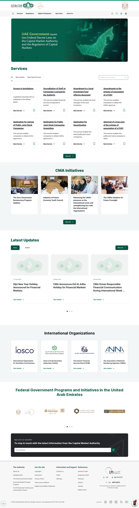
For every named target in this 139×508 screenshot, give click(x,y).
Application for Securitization (80, 123)
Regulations (30, 13)
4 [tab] (37, 57)
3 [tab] (35, 57)
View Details (17, 300)
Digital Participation (44, 13)
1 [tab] (30, 57)
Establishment (18, 475)
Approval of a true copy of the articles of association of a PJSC (114, 125)
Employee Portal (83, 475)
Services (20, 13)
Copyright (38, 471)
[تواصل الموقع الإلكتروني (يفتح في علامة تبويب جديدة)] (112, 470)
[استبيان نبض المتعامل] (3, 503)
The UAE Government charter (22, 479)
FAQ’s (58, 475)
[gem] (84, 411)
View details (17, 368)
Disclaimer (38, 475)
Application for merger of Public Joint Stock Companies (23, 125)
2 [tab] (32, 57)
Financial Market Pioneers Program (21, 483)
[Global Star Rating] (40, 5)
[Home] (13, 14)
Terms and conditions (42, 482)
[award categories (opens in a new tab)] (114, 411)
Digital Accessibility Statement (45, 486)
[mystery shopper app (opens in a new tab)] (54, 411)
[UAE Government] (125, 5)
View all (68, 156)
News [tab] (15, 248)
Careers (80, 486)
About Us (70, 13)
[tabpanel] (69, 40)
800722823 (116, 482)
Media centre (82, 490)
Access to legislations (23, 88)
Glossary (81, 479)
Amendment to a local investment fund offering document (83, 91)
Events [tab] (27, 248)
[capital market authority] (22, 5)
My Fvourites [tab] (20, 77)
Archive (80, 482)
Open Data (59, 13)
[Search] (113, 450)
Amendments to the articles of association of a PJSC (113, 91)
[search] (126, 77)
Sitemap (59, 479)
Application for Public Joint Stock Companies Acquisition (54, 125)
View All (68, 222)
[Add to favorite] (34, 110)
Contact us (60, 471)
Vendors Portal (83, 471)
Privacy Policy (39, 479)
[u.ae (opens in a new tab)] (24, 411)
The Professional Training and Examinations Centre (23, 489)
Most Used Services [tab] (34, 77)
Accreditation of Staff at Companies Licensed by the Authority (54, 91)
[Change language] (126, 13)
